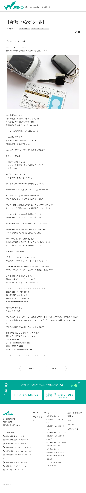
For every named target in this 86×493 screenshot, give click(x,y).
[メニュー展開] (83, 5)
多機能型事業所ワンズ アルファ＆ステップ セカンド (18, 456)
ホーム (36, 413)
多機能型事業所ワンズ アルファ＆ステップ (18, 451)
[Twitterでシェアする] (76, 33)
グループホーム (51, 465)
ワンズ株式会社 (10, 432)
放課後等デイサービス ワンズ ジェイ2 (16, 466)
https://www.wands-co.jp (22, 349)
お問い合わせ (72, 429)
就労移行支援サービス (53, 416)
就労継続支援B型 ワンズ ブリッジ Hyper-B (18, 447)
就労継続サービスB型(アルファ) (56, 432)
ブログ (70, 420)
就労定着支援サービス (53, 446)
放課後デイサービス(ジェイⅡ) (55, 455)
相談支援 (49, 459)
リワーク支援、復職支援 (54, 462)
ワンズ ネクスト (24, 29)
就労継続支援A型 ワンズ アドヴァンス (17, 440)
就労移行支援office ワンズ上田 (14, 436)
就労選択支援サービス (53, 449)
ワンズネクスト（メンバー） (40, 29)
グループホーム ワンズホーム (14, 470)
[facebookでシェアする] (79, 33)
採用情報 (71, 424)
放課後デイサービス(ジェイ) (55, 452)
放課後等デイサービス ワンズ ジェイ (16, 462)
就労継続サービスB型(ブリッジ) (56, 442)
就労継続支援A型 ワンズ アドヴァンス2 (17, 443)
